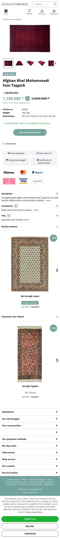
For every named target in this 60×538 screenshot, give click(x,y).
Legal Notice (49, 484)
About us (25, 479)
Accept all (30, 519)
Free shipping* (17, 153)
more (48, 200)
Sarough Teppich (30, 386)
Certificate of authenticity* (44, 161)
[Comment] (30, 89)
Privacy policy (11, 484)
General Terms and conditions (30, 484)
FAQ (5, 215)
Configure (30, 533)
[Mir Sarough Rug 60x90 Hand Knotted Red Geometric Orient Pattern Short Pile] (30, 264)
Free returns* (45, 153)
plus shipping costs (22, 103)
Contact (49, 479)
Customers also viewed (12, 316)
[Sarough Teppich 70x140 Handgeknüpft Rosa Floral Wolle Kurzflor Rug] (30, 354)
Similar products (9, 226)
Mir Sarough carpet (30, 296)
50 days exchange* (17, 160)
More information (34, 512)
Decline (30, 526)
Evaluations (7, 206)
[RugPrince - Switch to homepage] (15, 4)
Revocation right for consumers (42, 482)
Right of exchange (37, 479)
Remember (10, 143)
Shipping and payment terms (17, 482)
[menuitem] (54, 12)
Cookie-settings (14, 479)
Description (7, 193)
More (26, 219)
